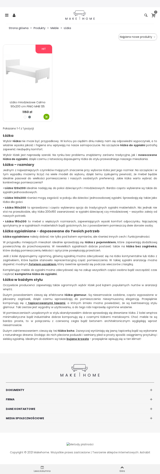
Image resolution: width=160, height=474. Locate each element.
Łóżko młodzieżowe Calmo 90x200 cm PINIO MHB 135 (27, 104)
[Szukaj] (146, 15)
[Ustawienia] (14, 15)
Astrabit (145, 452)
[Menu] (6, 15)
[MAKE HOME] (80, 15)
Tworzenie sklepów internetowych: (115, 452)
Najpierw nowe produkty (136, 37)
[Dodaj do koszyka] (46, 117)
